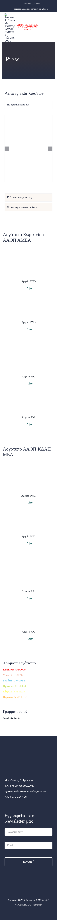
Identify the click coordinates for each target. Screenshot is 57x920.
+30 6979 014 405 (31, 3)
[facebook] (26, 892)
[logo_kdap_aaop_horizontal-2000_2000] (28, 514)
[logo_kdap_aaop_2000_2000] (28, 460)
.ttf (22, 718)
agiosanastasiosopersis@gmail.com (31, 9)
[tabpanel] (28, 151)
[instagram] (31, 892)
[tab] (28, 105)
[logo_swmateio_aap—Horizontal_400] (17, 750)
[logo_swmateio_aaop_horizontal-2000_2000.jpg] (28, 300)
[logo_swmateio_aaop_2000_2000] (28, 245)
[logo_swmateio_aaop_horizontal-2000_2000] (28, 395)
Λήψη (29, 288)
